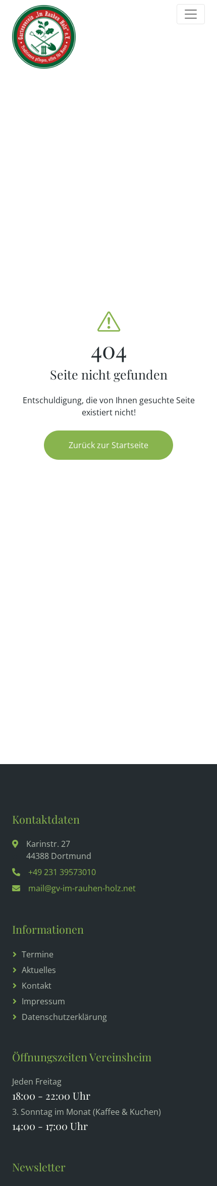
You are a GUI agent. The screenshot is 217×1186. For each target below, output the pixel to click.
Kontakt (36, 985)
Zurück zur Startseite (108, 445)
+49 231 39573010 (62, 872)
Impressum (43, 1001)
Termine (37, 954)
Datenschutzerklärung (64, 1016)
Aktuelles (39, 970)
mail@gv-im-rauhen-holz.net (82, 888)
